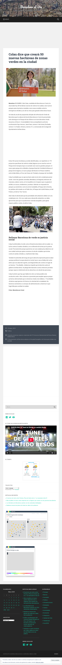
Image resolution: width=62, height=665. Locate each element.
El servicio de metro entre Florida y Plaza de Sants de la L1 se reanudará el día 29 (26, 498)
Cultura (45, 607)
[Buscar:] (31, 407)
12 (18, 600)
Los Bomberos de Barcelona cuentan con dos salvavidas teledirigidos (23, 503)
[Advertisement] (31, 33)
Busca (57, 19)
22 (9, 605)
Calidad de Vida (47, 618)
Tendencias (46, 620)
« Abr (4, 610)
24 (14, 605)
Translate (16, 489)
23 (11, 605)
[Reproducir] (7, 453)
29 (9, 607)
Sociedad (46, 597)
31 (14, 607)
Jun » (8, 610)
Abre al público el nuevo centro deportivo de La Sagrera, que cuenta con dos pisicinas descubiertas (31, 500)
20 (4, 605)
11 (16, 600)
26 (18, 605)
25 (16, 605)
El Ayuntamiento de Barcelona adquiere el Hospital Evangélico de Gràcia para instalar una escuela (31, 340)
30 (11, 607)
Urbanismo (46, 615)
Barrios (45, 594)
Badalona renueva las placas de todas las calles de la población (22, 505)
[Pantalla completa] (54, 453)
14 (6, 602)
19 (18, 602)
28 (6, 607)
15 (9, 602)
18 (16, 602)
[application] (31, 440)
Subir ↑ (56, 653)
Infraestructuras (48, 602)
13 (4, 602)
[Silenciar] (52, 453)
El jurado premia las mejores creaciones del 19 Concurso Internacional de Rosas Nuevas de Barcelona (31, 336)
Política (9, 331)
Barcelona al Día (31, 6)
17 (14, 602)
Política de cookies (40, 662)
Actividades (46, 610)
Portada (45, 592)
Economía (46, 613)
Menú (7, 19)
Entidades (46, 605)
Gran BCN (46, 623)
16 (11, 602)
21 (6, 605)
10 (14, 600)
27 (4, 607)
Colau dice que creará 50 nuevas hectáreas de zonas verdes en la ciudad (28, 58)
